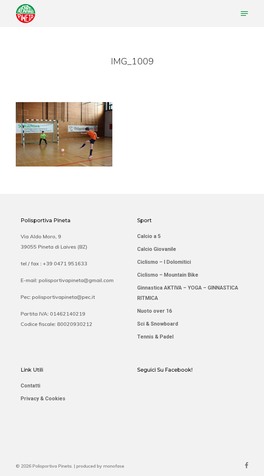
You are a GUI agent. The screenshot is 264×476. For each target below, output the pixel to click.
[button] (244, 13)
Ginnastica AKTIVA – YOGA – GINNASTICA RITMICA (187, 293)
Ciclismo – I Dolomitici (164, 262)
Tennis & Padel (155, 337)
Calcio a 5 (149, 236)
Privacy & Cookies (43, 398)
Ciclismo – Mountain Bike (167, 275)
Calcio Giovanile (156, 249)
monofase (113, 466)
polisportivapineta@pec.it (63, 297)
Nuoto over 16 (154, 311)
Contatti (30, 386)
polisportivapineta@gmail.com (76, 280)
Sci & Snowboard (157, 324)
